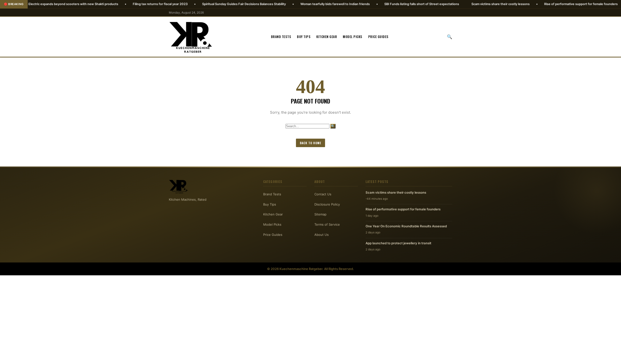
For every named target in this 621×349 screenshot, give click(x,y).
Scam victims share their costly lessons (483, 4)
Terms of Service (327, 224)
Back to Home (310, 143)
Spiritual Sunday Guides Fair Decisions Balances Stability (226, 4)
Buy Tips (303, 36)
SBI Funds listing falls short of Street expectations (404, 4)
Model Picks (352, 36)
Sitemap (320, 214)
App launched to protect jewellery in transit (398, 243)
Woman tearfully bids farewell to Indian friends (317, 4)
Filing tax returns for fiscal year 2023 (142, 4)
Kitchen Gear (326, 36)
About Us (321, 235)
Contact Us (322, 194)
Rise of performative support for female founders (563, 4)
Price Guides (378, 36)
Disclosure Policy (327, 204)
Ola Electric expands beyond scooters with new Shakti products (53, 4)
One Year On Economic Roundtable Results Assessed (406, 226)
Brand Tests (281, 36)
